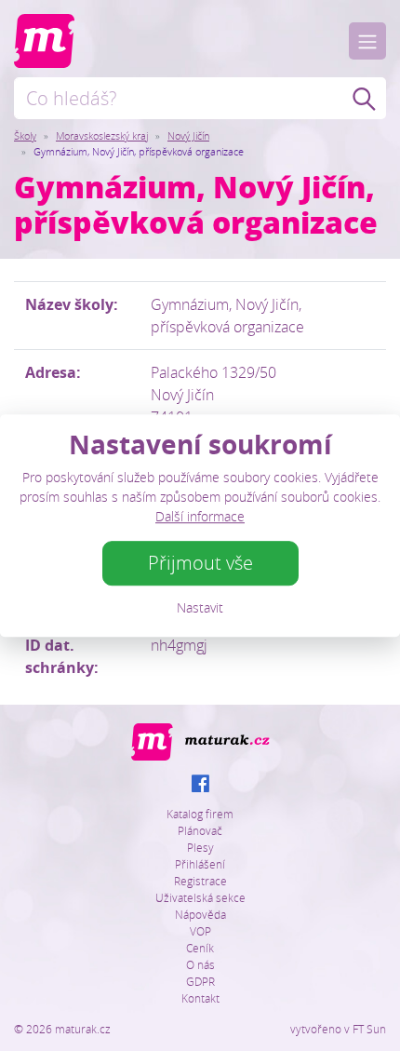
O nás (200, 964)
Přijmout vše (200, 562)
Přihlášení (200, 863)
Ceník (200, 947)
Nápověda (200, 914)
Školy (25, 135)
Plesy (200, 847)
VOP (200, 930)
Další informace (200, 516)
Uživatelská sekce (200, 897)
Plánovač (200, 830)
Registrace (200, 880)
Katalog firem (200, 813)
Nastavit (200, 607)
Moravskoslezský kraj (102, 135)
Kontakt (200, 997)
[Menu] (367, 41)
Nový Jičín (188, 135)
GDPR (200, 981)
